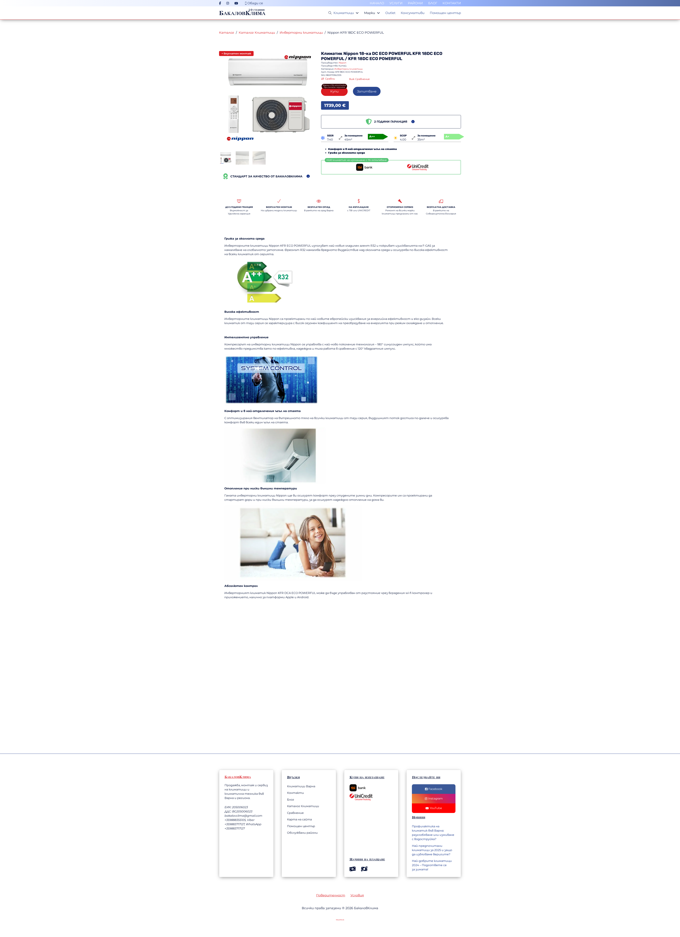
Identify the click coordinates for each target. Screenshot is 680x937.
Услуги (396, 3)
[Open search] (330, 13)
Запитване (366, 91)
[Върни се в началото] (657, 916)
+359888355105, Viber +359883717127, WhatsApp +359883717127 (243, 824)
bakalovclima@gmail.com (243, 815)
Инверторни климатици (301, 33)
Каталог (226, 33)
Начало (377, 3)
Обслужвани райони (302, 832)
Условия (357, 895)
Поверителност (330, 895)
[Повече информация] (308, 176)
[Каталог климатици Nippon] (297, 57)
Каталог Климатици (257, 33)
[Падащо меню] (357, 13)
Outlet (390, 13)
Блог (432, 3)
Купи (334, 91)
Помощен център (445, 13)
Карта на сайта (299, 819)
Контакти (452, 3)
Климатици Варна (301, 786)
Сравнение (295, 813)
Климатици (343, 13)
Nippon (350, 53)
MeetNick (340, 920)
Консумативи (412, 13)
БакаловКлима (242, 13)
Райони (415, 3)
